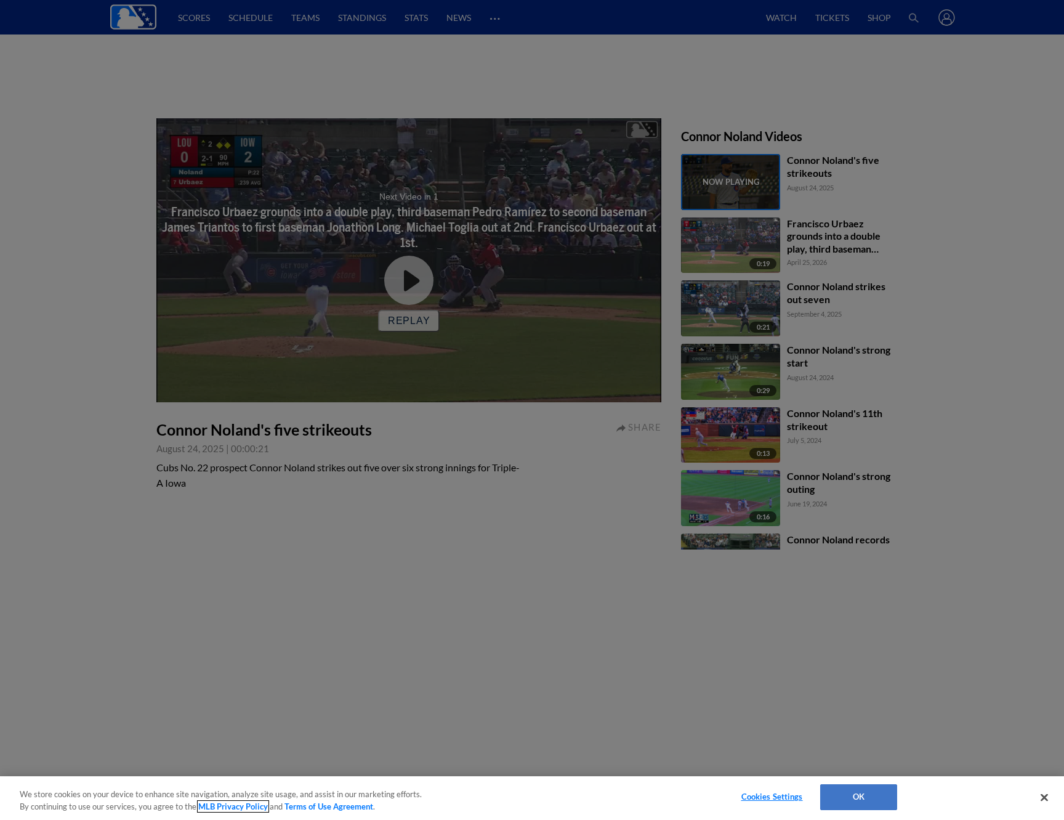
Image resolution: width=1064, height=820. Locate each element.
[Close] (1044, 797)
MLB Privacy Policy (233, 806)
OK (858, 797)
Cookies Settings (772, 797)
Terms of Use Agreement (328, 806)
